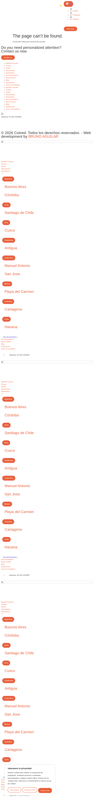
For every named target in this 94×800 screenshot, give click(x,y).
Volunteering (10, 70)
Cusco (10, 230)
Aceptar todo (45, 790)
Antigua (11, 248)
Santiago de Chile (19, 213)
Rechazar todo (29, 790)
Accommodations (12, 75)
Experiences (10, 82)
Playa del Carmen (19, 292)
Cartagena (13, 309)
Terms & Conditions (13, 85)
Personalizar (14, 790)
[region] (30, 780)
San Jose (12, 274)
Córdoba (12, 195)
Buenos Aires (15, 187)
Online (8, 68)
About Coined (11, 78)
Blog (7, 80)
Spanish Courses (12, 63)
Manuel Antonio (17, 266)
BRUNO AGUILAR (43, 136)
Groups (8, 66)
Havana (11, 327)
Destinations (10, 73)
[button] (47, 254)
